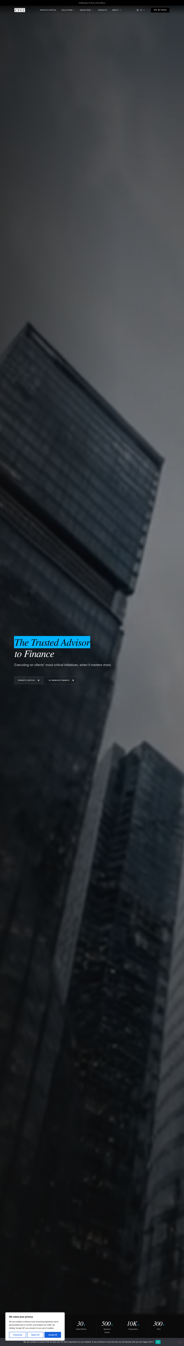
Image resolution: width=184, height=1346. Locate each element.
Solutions (67, 10)
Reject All (35, 1335)
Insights (102, 10)
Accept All (52, 1335)
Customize (17, 1335)
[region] (35, 1326)
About (115, 10)
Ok (158, 1342)
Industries (85, 10)
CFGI (19, 10)
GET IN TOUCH (160, 10)
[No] (179, 1342)
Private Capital (48, 10)
